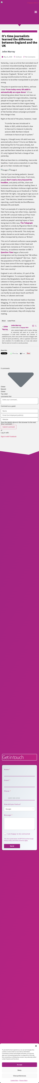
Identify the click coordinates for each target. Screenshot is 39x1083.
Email (7, 780)
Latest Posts (11, 321)
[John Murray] (6, 330)
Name (7, 769)
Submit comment (8, 427)
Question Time (7, 252)
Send (12, 846)
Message (8, 815)
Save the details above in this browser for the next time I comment (18, 423)
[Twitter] (35, 326)
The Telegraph (26, 223)
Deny (19, 1070)
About (4, 321)
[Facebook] (33, 326)
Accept (19, 1065)
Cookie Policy (14, 1080)
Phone (7, 791)
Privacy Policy (23, 1080)
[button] (36, 1046)
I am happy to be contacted (18, 834)
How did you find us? (12, 804)
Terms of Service (19, 840)
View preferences (19, 1076)
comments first (6, 396)
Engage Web (24, 327)
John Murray (16, 325)
